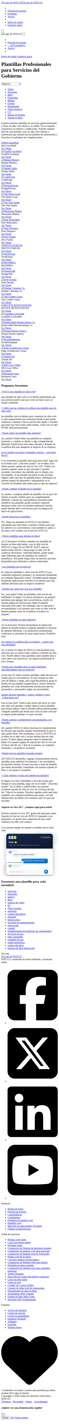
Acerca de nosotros (17, 1310)
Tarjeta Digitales (16, 1273)
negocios (12, 891)
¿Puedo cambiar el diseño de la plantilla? (21, 488)
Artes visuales (14, 908)
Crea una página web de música (23, 1259)
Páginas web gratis (17, 1239)
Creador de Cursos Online (21, 1285)
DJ (9, 905)
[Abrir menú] (2, 30)
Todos (11, 89)
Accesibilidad (41, 1401)
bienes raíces (14, 919)
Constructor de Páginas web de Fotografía (28, 1254)
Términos (6, 1401)
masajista (12, 911)
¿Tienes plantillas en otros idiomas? (18, 619)
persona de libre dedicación (21, 948)
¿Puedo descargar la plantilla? (16, 516)
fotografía (12, 894)
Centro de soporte (16, 1313)
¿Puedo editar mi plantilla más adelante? (21, 433)
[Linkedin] (33, 1139)
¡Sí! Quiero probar (19, 1417)
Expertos (12, 1324)
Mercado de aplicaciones (25, 1226)
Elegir (8, 148)
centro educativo (16, 945)
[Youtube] (33, 1198)
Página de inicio (15, 1209)
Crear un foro (14, 1282)
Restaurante (13, 106)
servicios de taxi (15, 934)
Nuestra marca (15, 1327)
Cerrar (5, 1418)
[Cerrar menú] (23, 34)
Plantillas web (14, 1223)
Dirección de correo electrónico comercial (28, 1276)
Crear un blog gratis (17, 1279)
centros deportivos (17, 914)
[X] (33, 1081)
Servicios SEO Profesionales (22, 1299)
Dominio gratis (15, 1245)
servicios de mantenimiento (21, 922)
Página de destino (16, 115)
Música (11, 100)
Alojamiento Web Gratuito (21, 1293)
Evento (11, 103)
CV (9, 112)
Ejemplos (12, 13)
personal (12, 917)
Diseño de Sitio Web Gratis (21, 1296)
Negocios (12, 92)
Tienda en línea (15, 117)
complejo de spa (16, 939)
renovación (13, 925)
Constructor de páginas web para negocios (29, 1251)
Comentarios (14, 1217)
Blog (10, 95)
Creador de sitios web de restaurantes (26, 1288)
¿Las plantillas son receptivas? (16, 566)
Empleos (17, 1318)
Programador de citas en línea (22, 1291)
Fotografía (13, 97)
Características (15, 1214)
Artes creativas (15, 109)
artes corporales (15, 936)
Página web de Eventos (19, 1256)
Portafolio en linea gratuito (21, 1265)
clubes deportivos (16, 942)
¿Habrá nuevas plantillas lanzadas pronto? (22, 753)
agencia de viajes (16, 902)
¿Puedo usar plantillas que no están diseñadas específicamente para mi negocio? (23, 668)
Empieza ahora (15, 25)
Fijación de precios (17, 11)
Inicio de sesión (15, 22)
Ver (3, 148)
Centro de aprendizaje (18, 1316)
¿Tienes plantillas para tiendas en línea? (20, 536)
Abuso (28, 1401)
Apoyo (11, 16)
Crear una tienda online (19, 1242)
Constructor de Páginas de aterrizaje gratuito (29, 1248)
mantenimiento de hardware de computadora (30, 931)
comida (11, 928)
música (11, 897)
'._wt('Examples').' (17, 45)
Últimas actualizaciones (19, 1229)
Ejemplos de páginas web (20, 1220)
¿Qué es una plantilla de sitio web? (18, 391)
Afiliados (12, 1321)
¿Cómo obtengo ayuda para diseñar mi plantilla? (25, 775)
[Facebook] (33, 1023)
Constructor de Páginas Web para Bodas (28, 1262)
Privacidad (18, 1401)
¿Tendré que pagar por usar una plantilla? (21, 589)
